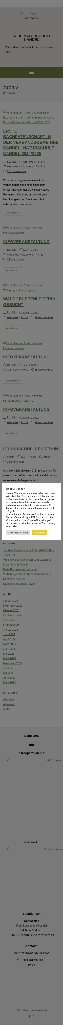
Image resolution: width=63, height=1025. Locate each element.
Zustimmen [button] (39, 532)
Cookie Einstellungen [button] (18, 532)
